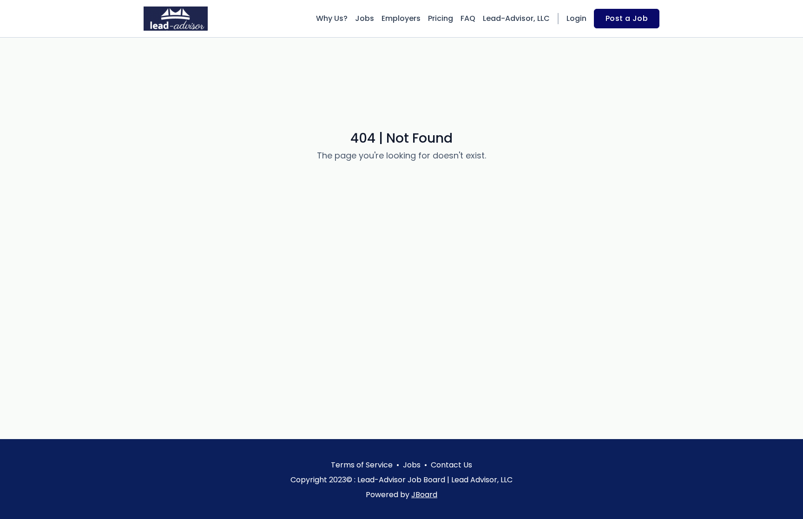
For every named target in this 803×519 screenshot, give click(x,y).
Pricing (440, 18)
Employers (401, 18)
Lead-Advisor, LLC (516, 18)
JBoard (424, 494)
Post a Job (627, 18)
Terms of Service (362, 465)
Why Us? (332, 18)
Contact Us (451, 465)
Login (576, 18)
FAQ (468, 18)
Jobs (364, 18)
